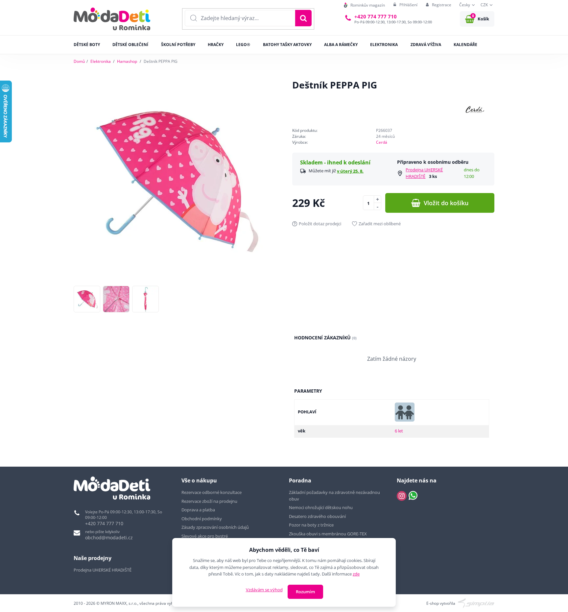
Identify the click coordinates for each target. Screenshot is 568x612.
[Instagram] (402, 496)
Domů (79, 61)
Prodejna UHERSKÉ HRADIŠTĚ (424, 173)
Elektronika (100, 61)
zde (356, 574)
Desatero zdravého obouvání (317, 516)
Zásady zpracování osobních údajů (215, 527)
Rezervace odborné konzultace (211, 492)
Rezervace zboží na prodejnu (209, 501)
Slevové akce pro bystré (204, 536)
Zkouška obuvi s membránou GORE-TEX (328, 534)
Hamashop (127, 61)
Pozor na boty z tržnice (311, 525)
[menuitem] (364, 5)
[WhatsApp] (413, 496)
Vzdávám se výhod (264, 590)
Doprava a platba (198, 510)
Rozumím (305, 592)
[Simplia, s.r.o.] (476, 603)
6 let (399, 431)
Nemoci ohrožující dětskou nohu (321, 507)
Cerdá (381, 142)
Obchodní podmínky (201, 519)
